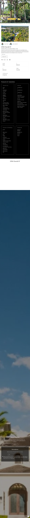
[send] (21, 455)
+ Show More (3, 54)
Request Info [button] (4, 56)
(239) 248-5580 (26, 2)
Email (9, 454)
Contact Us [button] (15, 444)
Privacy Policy (12, 458)
